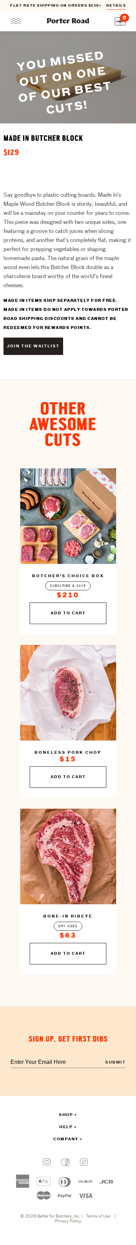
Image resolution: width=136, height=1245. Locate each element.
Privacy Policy (68, 1221)
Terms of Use (98, 1216)
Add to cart (68, 613)
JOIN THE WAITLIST (33, 346)
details (116, 5)
